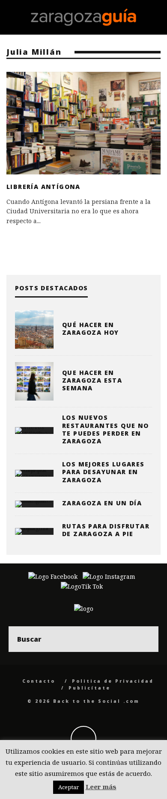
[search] (145, 639)
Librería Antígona (43, 187)
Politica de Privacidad (113, 681)
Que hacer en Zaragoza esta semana (92, 380)
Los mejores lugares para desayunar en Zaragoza (103, 472)
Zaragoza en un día (102, 503)
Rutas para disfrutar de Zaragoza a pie (105, 530)
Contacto (38, 681)
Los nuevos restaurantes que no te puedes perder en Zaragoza (105, 429)
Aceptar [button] (68, 787)
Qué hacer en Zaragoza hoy (90, 328)
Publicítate (89, 688)
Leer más (101, 786)
